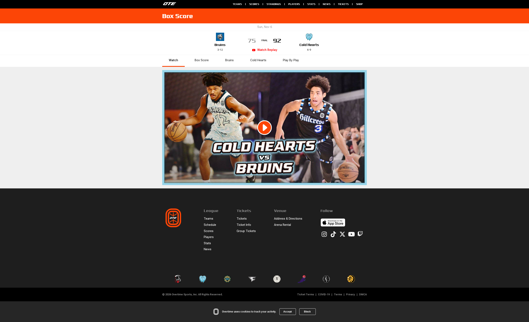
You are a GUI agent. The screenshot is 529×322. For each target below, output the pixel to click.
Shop (359, 4)
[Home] (195, 4)
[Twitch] (360, 235)
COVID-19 (324, 294)
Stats (311, 4)
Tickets (343, 4)
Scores (254, 4)
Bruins (219, 45)
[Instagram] (324, 234)
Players (294, 4)
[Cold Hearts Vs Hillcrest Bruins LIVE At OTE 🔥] (264, 127)
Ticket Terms (305, 294)
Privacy (350, 294)
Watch (173, 60)
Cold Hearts (309, 45)
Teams (237, 4)
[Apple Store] (332, 223)
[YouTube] (351, 234)
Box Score (202, 60)
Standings (274, 4)
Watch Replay (267, 50)
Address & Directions (288, 218)
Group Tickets (246, 231)
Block (307, 311)
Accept (287, 311)
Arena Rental (282, 225)
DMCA (363, 294)
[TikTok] (333, 234)
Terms (338, 294)
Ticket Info (244, 225)
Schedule (210, 225)
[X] (342, 234)
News (326, 4)
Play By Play (291, 60)
